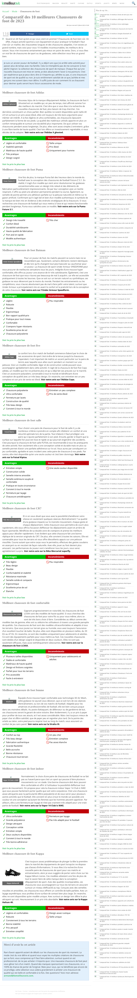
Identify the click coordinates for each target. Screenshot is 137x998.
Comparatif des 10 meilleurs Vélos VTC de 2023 (114, 109)
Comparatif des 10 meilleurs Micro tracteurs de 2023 (116, 522)
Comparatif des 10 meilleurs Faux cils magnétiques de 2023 (117, 44)
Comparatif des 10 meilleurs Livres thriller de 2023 (115, 166)
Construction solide (15, 471)
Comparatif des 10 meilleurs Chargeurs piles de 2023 (116, 323)
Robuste (10, 304)
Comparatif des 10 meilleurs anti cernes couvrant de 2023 (116, 413)
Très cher (53, 220)
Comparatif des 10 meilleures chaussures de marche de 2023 (116, 29)
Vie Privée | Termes (21, 991)
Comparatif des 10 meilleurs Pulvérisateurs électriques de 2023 (113, 679)
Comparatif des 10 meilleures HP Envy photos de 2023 (116, 967)
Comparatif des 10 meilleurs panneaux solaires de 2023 (115, 404)
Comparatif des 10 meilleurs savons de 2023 (113, 597)
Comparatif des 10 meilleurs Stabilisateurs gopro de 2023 (116, 271)
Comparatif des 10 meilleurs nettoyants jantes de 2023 (115, 541)
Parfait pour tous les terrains (20, 671)
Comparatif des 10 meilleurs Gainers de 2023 (114, 237)
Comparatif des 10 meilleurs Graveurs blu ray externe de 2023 (116, 560)
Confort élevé (12, 223)
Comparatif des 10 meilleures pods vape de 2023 (115, 332)
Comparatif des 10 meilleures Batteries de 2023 (114, 389)
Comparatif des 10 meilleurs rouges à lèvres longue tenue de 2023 (116, 835)
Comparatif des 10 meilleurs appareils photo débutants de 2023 (114, 399)
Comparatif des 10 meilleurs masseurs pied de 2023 (116, 488)
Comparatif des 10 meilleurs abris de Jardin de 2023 (116, 782)
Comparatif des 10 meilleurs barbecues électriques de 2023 (117, 977)
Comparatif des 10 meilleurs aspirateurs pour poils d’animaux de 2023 (116, 896)
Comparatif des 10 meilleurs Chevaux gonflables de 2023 (116, 77)
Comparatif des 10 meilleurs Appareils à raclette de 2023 (116, 124)
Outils (90, 3)
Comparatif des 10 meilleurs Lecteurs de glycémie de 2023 (116, 81)
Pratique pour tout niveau (18, 319)
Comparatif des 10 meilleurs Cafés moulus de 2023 (116, 152)
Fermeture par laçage (16, 493)
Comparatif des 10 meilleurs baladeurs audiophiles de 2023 (116, 840)
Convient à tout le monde (18, 408)
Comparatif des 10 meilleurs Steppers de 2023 (114, 886)
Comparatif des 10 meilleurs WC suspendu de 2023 (116, 275)
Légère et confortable (16, 143)
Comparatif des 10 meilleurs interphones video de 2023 (115, 863)
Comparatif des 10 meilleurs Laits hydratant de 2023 (116, 185)
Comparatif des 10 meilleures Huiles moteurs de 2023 (116, 128)
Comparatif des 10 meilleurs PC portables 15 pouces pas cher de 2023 (116, 821)
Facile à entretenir (14, 678)
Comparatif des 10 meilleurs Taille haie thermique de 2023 (116, 461)
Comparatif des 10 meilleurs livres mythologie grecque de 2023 (114, 25)
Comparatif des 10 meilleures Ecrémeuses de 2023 (115, 725)
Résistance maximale (16, 576)
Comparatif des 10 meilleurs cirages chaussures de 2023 (116, 451)
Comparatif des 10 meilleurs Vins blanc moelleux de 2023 (116, 96)
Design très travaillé (15, 220)
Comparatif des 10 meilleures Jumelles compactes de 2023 (116, 228)
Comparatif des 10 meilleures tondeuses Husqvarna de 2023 (116, 664)
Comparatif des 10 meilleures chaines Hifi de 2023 (115, 758)
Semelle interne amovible (18, 475)
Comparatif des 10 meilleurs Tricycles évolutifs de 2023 (115, 513)
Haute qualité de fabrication (19, 231)
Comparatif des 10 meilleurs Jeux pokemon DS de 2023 (115, 432)
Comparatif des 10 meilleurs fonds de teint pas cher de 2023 (116, 15)
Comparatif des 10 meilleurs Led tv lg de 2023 (114, 578)
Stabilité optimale (14, 146)
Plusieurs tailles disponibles (19, 656)
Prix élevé (54, 146)
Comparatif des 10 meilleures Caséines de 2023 (114, 232)
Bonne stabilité (13, 924)
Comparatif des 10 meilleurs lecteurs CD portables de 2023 (116, 773)
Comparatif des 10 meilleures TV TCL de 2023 (114, 877)
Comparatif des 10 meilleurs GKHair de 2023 (113, 38)
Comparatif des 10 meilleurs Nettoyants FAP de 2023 (116, 71)
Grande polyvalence (15, 820)
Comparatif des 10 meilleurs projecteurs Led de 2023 (116, 545)
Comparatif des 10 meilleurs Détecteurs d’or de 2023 (116, 214)
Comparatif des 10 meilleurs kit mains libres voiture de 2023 (116, 934)
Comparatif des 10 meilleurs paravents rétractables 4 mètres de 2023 (116, 731)
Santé (72, 3)
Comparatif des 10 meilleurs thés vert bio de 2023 (115, 612)
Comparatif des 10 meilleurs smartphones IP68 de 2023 (115, 892)
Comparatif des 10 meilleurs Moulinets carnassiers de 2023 (117, 508)
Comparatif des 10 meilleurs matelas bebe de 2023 (116, 341)
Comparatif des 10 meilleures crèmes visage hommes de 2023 (116, 555)
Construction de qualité (17, 401)
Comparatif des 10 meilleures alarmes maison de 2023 (115, 745)
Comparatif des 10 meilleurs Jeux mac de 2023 (114, 209)
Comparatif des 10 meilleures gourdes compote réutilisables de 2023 (114, 944)
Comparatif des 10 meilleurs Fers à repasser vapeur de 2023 (116, 655)
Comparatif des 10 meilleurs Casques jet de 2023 (115, 285)
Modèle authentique (16, 238)
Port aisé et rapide (14, 234)
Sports (98, 3)
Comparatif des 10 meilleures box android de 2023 (115, 882)
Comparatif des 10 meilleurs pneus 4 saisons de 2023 (116, 849)
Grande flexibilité (14, 745)
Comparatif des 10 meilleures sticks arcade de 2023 (116, 626)
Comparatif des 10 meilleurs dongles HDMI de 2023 (116, 844)
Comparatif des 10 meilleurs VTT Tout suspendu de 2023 (116, 854)
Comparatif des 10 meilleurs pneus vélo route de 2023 (117, 223)
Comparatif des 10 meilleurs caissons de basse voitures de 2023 (114, 181)
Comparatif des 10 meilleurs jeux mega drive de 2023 (116, 469)
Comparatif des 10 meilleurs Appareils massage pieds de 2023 (116, 252)
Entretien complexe (58, 738)
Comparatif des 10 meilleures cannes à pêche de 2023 (117, 574)
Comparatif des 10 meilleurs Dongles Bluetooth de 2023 (115, 34)
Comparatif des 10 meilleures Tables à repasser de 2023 (115, 171)
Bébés (114, 3)
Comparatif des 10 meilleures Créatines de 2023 (115, 517)
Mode (122, 3)
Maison (56, 3)
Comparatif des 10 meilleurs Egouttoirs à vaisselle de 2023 (116, 437)
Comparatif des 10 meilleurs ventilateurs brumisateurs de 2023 (112, 588)
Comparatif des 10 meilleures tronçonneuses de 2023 (116, 858)
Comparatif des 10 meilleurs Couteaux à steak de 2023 (117, 289)
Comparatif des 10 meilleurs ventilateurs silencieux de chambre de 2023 (116, 830)
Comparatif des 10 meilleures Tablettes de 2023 (114, 796)
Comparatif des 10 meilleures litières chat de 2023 (115, 427)
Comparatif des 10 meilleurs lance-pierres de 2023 (115, 602)
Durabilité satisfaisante (17, 227)
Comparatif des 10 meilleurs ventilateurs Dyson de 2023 (115, 683)
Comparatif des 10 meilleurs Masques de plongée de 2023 (116, 385)
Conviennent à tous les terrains (21, 920)
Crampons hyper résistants (19, 326)
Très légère (11, 561)
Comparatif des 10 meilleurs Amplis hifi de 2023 (115, 247)
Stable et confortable (16, 660)
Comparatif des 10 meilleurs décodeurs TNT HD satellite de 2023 (115, 915)
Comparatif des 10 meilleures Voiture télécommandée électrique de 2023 (116, 176)
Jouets (107, 3)
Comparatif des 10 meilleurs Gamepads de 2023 (115, 299)
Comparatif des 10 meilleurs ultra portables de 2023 (116, 721)
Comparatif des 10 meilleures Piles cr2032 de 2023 (115, 304)
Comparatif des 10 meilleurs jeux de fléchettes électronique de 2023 (114, 754)
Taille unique (55, 143)
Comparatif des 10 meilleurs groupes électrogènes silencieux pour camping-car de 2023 (115, 740)
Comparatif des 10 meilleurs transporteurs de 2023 (116, 356)
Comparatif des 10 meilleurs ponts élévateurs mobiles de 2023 (117, 906)
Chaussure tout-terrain (17, 756)
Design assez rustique (59, 913)
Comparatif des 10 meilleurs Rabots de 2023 (113, 133)
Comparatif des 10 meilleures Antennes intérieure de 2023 (116, 375)
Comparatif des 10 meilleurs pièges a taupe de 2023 (116, 569)
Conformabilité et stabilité (18, 572)
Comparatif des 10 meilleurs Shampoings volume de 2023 (116, 503)
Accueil (5, 11)
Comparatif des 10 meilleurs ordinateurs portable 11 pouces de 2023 (116, 641)
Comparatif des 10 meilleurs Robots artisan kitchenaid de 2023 (117, 86)
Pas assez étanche (58, 742)
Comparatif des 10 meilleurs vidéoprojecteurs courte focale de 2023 (116, 465)
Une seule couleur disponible (63, 468)
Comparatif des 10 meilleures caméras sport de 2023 (116, 711)
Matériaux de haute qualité (19, 150)
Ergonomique (12, 311)
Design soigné (13, 157)
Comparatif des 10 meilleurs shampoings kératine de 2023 (116, 115)
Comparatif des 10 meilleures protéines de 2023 (115, 446)
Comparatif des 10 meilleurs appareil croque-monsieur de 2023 (114, 607)
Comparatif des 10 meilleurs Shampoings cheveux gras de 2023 (115, 257)
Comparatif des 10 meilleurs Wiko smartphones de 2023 (115, 669)
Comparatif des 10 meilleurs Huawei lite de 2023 (115, 484)
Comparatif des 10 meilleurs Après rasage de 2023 (115, 48)
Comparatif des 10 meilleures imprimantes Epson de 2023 (116, 792)
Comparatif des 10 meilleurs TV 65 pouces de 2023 (115, 280)
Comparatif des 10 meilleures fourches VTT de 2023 (116, 958)
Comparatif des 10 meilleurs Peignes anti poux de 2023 (115, 91)
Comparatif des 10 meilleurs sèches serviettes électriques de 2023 (114, 764)
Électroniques (43, 3)
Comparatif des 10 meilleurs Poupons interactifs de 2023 (116, 328)
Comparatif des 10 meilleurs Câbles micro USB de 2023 (115, 53)
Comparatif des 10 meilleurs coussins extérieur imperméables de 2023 (114, 778)
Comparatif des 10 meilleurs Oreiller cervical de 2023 (116, 365)
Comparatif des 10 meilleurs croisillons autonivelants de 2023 (116, 802)
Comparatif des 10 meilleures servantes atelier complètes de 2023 (114, 873)
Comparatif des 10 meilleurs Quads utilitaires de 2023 (117, 417)
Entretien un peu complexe (62, 390)
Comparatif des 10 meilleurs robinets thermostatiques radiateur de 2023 (117, 551)
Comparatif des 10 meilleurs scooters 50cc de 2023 (116, 659)
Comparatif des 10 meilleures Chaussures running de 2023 (116, 200)
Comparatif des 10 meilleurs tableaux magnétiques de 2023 (117, 593)
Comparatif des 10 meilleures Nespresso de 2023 (115, 204)
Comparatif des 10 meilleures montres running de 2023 (115, 688)
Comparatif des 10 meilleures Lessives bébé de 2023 (116, 379)
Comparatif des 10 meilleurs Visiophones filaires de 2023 (116, 631)
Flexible (9, 308)
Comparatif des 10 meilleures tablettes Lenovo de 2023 (115, 953)
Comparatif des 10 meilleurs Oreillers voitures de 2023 (115, 58)
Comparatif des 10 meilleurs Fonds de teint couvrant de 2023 (116, 309)
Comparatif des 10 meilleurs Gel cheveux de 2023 (115, 100)
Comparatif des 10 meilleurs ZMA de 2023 (113, 190)
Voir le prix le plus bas (13, 164)
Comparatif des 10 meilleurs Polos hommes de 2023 (116, 294)
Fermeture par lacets (16, 397)
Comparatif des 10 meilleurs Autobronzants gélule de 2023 (116, 105)
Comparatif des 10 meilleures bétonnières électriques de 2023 (116, 920)
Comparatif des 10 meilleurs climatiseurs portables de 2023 (117, 498)
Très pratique (12, 154)
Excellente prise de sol (16, 330)
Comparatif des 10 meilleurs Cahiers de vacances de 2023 (116, 337)
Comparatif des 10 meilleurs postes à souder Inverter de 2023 (116, 930)
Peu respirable (56, 300)
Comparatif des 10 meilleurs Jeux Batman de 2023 (115, 157)
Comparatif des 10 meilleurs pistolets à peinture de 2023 (116, 925)
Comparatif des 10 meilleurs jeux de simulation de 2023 (115, 532)
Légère (9, 300)
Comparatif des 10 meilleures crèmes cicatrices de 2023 (115, 617)
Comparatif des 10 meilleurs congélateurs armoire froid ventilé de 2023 (115, 816)
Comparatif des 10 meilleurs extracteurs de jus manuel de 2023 (114, 693)
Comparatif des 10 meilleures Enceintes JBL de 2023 (116, 645)
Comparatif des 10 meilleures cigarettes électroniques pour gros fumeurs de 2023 (117, 716)
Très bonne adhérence (16, 842)
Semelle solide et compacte (19, 580)
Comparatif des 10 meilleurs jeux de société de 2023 (116, 635)
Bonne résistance (14, 753)
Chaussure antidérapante (18, 496)
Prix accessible (13, 674)
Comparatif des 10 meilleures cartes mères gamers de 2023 (117, 352)
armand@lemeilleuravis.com (18, 975)
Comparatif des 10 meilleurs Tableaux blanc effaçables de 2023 (113, 143)
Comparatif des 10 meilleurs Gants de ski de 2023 (115, 313)
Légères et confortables (17, 913)
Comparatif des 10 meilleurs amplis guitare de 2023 (116, 706)
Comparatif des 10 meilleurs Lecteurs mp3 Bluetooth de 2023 (116, 138)
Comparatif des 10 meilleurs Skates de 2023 (113, 370)
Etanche (10, 591)
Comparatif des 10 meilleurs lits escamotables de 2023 (115, 479)
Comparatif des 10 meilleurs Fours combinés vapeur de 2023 (116, 536)
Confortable (11, 322)
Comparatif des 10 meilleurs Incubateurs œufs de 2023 (115, 423)
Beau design (12, 565)
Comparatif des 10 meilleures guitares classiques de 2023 (116, 650)
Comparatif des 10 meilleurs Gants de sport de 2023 (116, 493)
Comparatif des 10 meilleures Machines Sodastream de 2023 (116, 702)
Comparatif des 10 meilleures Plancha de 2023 (114, 564)
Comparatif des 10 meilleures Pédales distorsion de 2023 (116, 475)
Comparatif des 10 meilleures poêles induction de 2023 (115, 456)
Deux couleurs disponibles (19, 834)
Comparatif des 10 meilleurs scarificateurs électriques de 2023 (117, 811)
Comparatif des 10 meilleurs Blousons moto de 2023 (116, 242)
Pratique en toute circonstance (20, 485)
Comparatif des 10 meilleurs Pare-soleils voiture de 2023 (116, 62)
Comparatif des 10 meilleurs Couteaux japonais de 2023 (115, 219)
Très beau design (14, 405)
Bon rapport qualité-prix (17, 315)
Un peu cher (55, 734)
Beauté (64, 3)
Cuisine (81, 3)
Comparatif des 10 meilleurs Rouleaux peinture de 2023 (115, 119)
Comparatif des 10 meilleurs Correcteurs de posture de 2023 (116, 67)
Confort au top (13, 734)
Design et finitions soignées (19, 667)
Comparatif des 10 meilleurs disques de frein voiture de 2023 (116, 622)
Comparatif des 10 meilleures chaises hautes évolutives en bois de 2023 (114, 972)
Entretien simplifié (15, 931)
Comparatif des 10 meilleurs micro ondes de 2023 (115, 910)
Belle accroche (13, 749)
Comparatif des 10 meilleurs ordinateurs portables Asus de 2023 (116, 769)
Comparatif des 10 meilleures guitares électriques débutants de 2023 (115, 584)
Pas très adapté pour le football (64, 820)
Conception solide (14, 827)
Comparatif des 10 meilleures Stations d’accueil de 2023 (115, 266)
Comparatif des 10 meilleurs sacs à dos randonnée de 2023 (116, 442)
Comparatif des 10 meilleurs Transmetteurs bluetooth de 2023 (116, 318)
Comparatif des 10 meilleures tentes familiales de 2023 (115, 949)
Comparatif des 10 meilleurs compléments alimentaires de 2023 (113, 697)
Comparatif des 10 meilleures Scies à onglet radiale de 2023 (116, 527)
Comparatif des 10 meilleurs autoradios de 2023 (115, 346)
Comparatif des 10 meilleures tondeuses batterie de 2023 (116, 750)
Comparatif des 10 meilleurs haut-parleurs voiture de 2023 (116, 825)
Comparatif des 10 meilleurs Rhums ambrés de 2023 (116, 394)
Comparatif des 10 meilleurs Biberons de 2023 (114, 147)
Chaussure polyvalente (17, 333)
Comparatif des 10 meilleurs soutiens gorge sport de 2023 (116, 361)
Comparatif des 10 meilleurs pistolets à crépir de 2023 (117, 787)
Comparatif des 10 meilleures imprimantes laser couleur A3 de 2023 (115, 868)
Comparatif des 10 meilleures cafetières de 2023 (115, 962)
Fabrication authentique (17, 742)
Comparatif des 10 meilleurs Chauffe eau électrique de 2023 (116, 162)
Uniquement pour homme (61, 150)
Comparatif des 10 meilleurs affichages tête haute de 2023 (116, 20)
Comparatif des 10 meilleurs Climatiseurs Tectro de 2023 (116, 674)
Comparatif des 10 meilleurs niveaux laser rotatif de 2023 (116, 735)
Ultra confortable (14, 393)
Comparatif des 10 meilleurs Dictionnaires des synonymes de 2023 (114, 262)
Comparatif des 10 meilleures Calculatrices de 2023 (116, 195)
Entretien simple (14, 468)
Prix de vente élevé (58, 393)
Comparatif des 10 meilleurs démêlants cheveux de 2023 (116, 806)
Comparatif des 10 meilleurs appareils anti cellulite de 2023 (117, 901)
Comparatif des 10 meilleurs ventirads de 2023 (114, 939)
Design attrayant (14, 823)
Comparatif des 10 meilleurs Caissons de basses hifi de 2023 (116, 408)
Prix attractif (12, 927)
